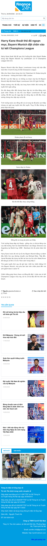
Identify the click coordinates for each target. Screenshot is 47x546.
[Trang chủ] (23, 6)
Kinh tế (34, 25)
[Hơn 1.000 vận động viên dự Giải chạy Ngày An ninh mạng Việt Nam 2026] (36, 434)
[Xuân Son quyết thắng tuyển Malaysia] (36, 365)
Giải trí (15, 31)
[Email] (41, 35)
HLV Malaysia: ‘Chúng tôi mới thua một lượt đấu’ (14, 336)
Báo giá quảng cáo (38, 539)
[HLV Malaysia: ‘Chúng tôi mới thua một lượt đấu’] (36, 342)
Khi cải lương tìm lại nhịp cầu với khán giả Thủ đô (14, 313)
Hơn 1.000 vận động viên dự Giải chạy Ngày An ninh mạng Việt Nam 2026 (14, 429)
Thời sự (17, 25)
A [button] (32, 35)
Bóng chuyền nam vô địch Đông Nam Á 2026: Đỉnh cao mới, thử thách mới (13, 406)
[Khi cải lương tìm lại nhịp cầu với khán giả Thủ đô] (36, 319)
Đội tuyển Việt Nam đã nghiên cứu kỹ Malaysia (14, 382)
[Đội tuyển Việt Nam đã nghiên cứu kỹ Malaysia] (36, 388)
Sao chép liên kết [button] (40, 291)
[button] (44, 18)
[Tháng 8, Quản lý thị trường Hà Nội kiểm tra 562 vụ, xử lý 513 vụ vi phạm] (23, 466)
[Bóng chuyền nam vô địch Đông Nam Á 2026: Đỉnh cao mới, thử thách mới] (36, 411)
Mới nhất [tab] (6, 451)
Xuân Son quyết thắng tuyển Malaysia (13, 359)
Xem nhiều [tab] (17, 451)
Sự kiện (25, 25)
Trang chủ (6, 25)
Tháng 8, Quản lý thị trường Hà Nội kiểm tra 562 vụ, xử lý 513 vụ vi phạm (21, 480)
